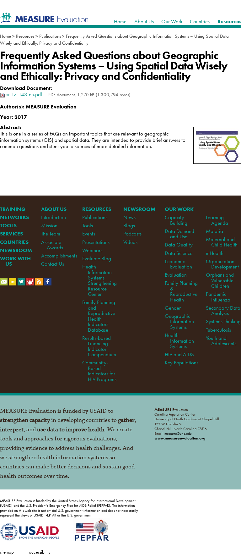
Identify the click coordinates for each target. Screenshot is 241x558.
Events (88, 233)
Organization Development (222, 264)
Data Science (178, 253)
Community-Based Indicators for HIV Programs (99, 370)
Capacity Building (176, 220)
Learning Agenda (217, 220)
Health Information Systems (179, 341)
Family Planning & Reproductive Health (181, 291)
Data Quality (179, 244)
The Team (50, 233)
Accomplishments (59, 255)
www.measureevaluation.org (179, 438)
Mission (49, 225)
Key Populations (181, 362)
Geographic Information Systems (179, 321)
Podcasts (132, 233)
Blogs (129, 225)
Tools (87, 225)
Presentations (96, 242)
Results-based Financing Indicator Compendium (99, 346)
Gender (173, 307)
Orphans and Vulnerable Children (220, 280)
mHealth (214, 253)
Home (5, 36)
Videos (130, 242)
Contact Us (52, 263)
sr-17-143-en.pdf (24, 94)
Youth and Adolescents (221, 340)
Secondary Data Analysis (223, 310)
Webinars (92, 250)
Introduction (53, 217)
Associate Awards (52, 245)
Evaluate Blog (96, 258)
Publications (50, 36)
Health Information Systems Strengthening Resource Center (99, 280)
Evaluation (176, 274)
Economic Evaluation (178, 264)
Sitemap (7, 552)
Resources (25, 36)
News (129, 217)
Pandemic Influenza (218, 296)
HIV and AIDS (179, 354)
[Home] (44, 19)
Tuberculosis (218, 329)
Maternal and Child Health (222, 242)
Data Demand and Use (179, 234)
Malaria (214, 231)
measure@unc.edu (178, 433)
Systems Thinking (223, 321)
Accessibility (40, 552)
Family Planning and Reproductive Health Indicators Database (98, 316)
